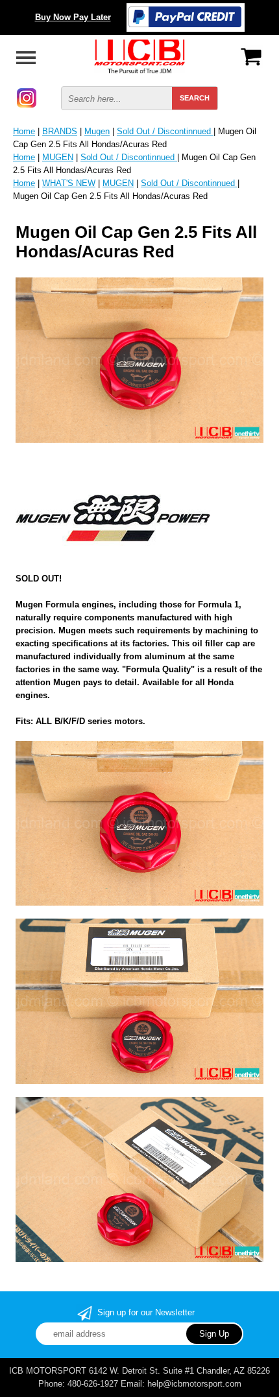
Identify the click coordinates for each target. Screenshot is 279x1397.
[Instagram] (26, 97)
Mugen (97, 131)
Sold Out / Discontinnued (165, 131)
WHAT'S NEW (68, 183)
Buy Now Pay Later (73, 17)
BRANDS (59, 131)
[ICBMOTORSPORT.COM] (139, 55)
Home (24, 131)
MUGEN (57, 157)
